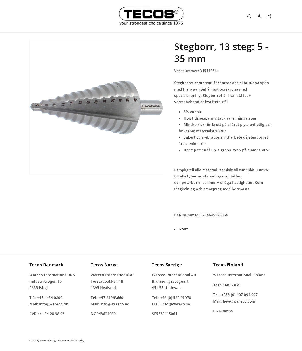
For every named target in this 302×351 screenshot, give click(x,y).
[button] (249, 16)
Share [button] (184, 229)
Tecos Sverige (48, 340)
